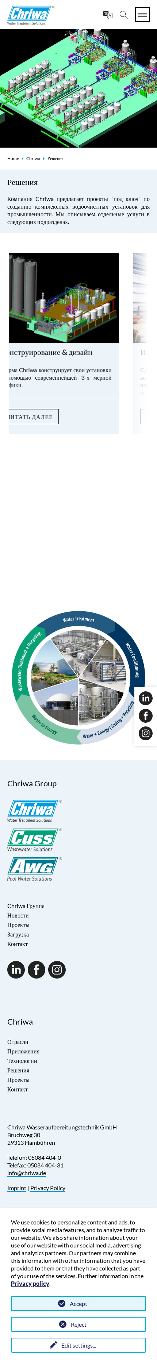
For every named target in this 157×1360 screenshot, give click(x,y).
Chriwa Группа (26, 905)
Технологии (22, 1060)
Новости (18, 915)
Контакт (17, 943)
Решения (18, 1070)
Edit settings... (78, 1345)
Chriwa (33, 158)
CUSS (14, 577)
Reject (79, 1324)
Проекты (18, 924)
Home (13, 158)
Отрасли (17, 1041)
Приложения (23, 1051)
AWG (35, 577)
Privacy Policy (47, 1187)
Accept (78, 1303)
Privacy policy (30, 1283)
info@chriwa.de (26, 1172)
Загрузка (18, 934)
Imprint (16, 1187)
